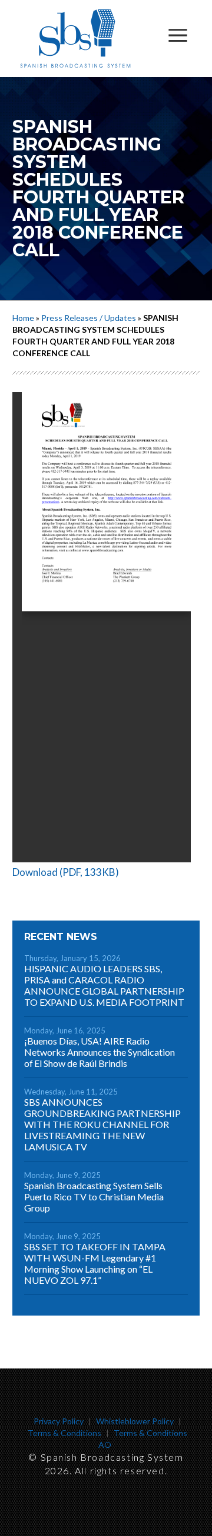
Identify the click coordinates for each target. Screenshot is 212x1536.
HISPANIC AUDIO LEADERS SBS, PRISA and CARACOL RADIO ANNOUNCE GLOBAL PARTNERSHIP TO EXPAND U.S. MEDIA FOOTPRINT (104, 985)
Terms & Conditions (64, 1433)
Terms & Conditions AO (143, 1439)
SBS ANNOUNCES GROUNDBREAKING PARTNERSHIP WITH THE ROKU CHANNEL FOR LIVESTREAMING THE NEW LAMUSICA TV (102, 1124)
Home (23, 318)
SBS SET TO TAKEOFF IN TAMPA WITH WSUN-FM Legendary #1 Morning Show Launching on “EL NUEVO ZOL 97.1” (94, 1263)
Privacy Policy (59, 1421)
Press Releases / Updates (88, 318)
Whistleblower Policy (135, 1421)
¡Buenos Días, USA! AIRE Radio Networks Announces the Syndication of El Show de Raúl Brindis (99, 1052)
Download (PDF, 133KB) (65, 872)
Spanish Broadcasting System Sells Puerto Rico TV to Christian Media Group (94, 1196)
